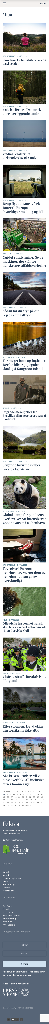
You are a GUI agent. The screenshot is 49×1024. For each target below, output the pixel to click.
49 (12, 802)
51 (19, 802)
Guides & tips (8, 723)
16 (14, 794)
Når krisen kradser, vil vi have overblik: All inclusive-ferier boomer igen (24, 779)
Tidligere (6, 792)
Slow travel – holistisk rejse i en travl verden (24, 62)
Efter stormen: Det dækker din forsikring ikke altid (23, 728)
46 (42, 800)
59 (8, 805)
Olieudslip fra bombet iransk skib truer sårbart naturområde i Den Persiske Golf (24, 626)
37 (8, 800)
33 (34, 797)
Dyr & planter (8, 357)
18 (20, 794)
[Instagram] (13, 1019)
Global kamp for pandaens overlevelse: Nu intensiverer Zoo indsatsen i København (24, 518)
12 (43, 792)
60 (12, 805)
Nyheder (6, 408)
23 (38, 794)
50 (16, 802)
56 (38, 802)
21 (30, 794)
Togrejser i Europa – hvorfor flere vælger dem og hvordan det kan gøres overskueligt (24, 574)
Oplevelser (7, 254)
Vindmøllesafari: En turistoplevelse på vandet (20, 155)
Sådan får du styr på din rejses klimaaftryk (21, 313)
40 (19, 800)
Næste (28, 805)
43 (31, 800)
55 (34, 802)
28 (16, 797)
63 (23, 805)
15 (10, 794)
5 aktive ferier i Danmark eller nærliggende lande (22, 111)
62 (19, 805)
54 (31, 802)
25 (4, 797)
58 (4, 805)
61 (15, 805)
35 (42, 797)
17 (17, 794)
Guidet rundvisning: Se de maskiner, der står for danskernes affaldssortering (24, 261)
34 (38, 797)
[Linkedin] (21, 1019)
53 (27, 802)
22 (34, 794)
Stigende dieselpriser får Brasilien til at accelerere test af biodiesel (24, 415)
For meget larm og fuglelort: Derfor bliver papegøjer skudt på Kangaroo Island (24, 364)
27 (12, 797)
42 (27, 800)
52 (23, 802)
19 (23, 794)
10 (37, 792)
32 (30, 797)
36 (4, 800)
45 (39, 800)
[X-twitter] (17, 1019)
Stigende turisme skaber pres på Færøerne (21, 467)
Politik (5, 673)
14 (7, 794)
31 (26, 797)
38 (12, 800)
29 (19, 797)
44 (34, 800)
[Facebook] (8, 1019)
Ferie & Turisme (9, 56)
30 (23, 797)
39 (16, 800)
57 (42, 802)
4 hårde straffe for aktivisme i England (24, 678)
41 (23, 800)
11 (39, 792)
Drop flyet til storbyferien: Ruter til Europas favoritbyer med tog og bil (23, 207)
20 (27, 794)
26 (8, 797)
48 (8, 802)
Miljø (5, 620)
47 (4, 802)
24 (42, 794)
